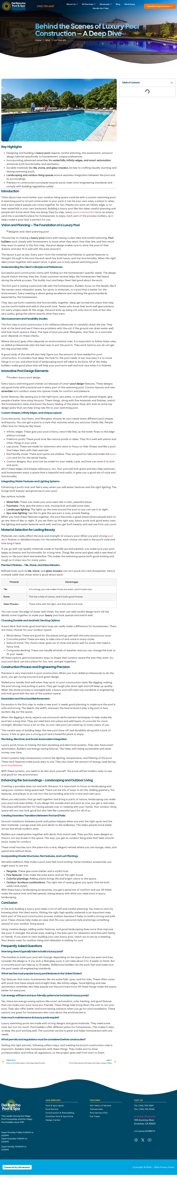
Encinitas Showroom (145, 1116)
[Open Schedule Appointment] (171, 6)
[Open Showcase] (111, 4)
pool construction (84, 212)
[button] (172, 83)
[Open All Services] (94, 4)
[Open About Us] (77, 4)
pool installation (11, 765)
